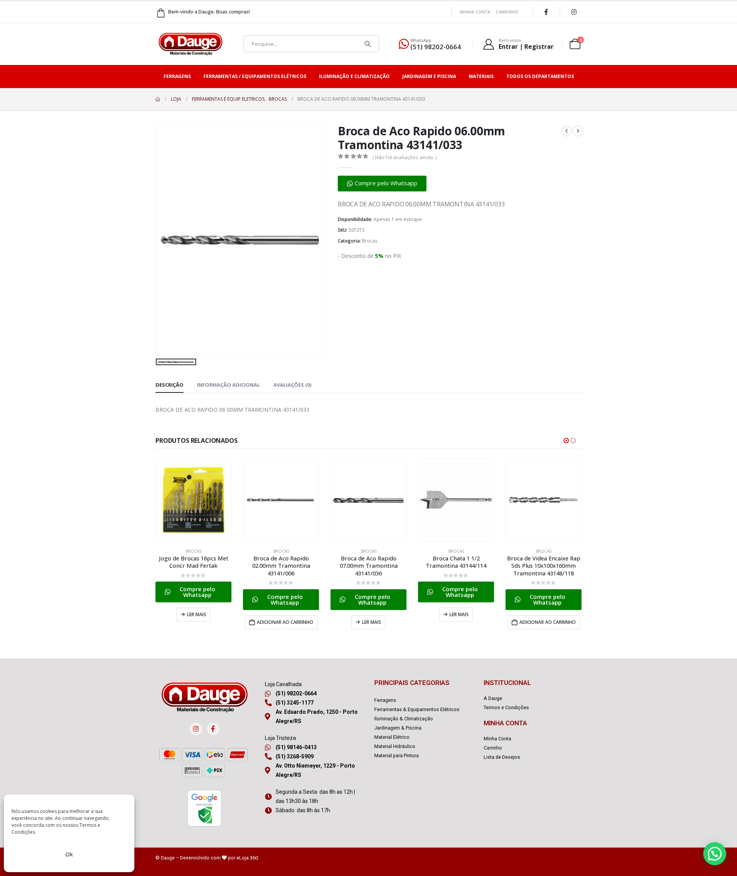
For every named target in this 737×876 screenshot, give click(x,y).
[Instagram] (574, 12)
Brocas (370, 241)
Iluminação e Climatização (354, 76)
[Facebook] (546, 12)
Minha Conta (475, 12)
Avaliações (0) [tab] (292, 384)
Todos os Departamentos (540, 76)
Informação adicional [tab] (228, 384)
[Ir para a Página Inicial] (157, 99)
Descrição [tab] (169, 384)
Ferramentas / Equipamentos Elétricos (254, 76)
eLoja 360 (247, 858)
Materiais (481, 76)
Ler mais (196, 614)
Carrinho (507, 12)
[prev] (566, 131)
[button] (382, 183)
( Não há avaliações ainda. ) (404, 157)
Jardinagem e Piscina (429, 76)
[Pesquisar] (367, 44)
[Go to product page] (193, 500)
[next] (578, 131)
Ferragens (177, 76)
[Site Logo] (190, 44)
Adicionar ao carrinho (285, 622)
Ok (69, 854)
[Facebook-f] (213, 729)
